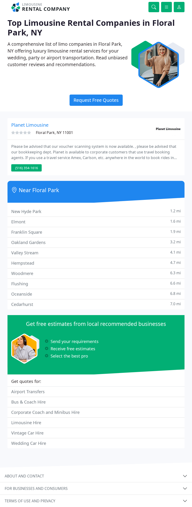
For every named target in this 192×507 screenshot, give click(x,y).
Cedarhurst (96, 304)
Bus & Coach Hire (28, 402)
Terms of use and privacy (30, 500)
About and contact (24, 476)
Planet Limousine (29, 125)
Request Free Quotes (96, 100)
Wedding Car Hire (28, 443)
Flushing (96, 283)
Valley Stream (96, 252)
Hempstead (96, 263)
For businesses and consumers (36, 488)
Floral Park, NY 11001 (54, 132)
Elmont (96, 222)
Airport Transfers (28, 391)
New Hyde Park (96, 211)
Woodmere (96, 273)
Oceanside (96, 294)
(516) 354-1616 (26, 168)
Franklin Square (96, 232)
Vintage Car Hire (27, 433)
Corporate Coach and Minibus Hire (45, 412)
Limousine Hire (26, 422)
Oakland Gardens (96, 242)
